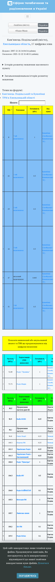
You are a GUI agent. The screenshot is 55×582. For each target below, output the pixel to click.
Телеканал (20, 110)
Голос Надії (21, 436)
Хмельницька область (16, 44)
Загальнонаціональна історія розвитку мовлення (25, 77)
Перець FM (21, 442)
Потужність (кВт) (34, 110)
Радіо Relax (21, 536)
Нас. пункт (48, 110)
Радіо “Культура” (23, 462)
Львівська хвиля (23, 513)
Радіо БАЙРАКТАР (24, 490)
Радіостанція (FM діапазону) (24, 399)
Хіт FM (19, 526)
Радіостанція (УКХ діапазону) (24, 360)
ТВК (8, 110)
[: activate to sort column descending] (3, 360)
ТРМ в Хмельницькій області (18, 97)
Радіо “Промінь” (23, 372)
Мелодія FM (21, 499)
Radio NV (20, 475)
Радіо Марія (21, 384)
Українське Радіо (24, 449)
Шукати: (14, 102)
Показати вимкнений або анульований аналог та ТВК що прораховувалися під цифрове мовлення (27, 343)
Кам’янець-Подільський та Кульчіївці (23, 93)
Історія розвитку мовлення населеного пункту (25, 66)
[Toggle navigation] (27, 16)
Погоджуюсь (27, 575)
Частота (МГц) (10, 360)
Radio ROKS (21, 419)
